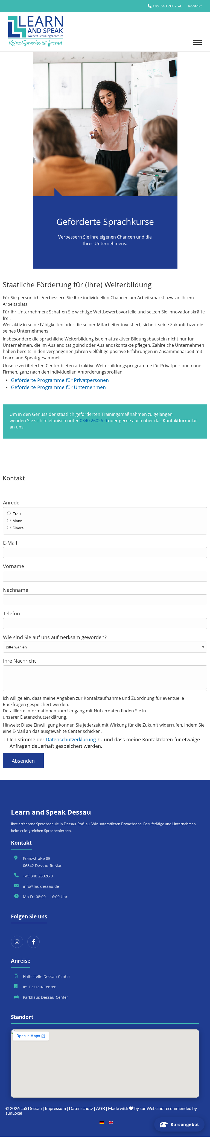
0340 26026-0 (93, 421)
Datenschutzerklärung (71, 739)
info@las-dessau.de (41, 886)
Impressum (55, 1108)
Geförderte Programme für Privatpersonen (60, 380)
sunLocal (13, 1112)
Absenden (23, 760)
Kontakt (195, 5)
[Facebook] (33, 942)
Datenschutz (81, 1108)
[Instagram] (17, 942)
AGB (100, 1108)
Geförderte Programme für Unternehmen (58, 387)
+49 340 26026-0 (167, 5)
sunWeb (148, 1108)
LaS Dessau (31, 1108)
